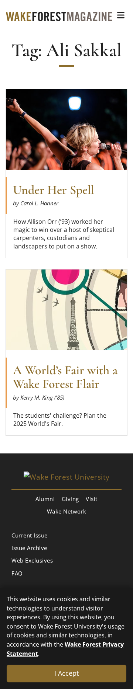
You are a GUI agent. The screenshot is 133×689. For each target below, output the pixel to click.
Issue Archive (29, 547)
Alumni (45, 498)
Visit (92, 498)
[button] (121, 15)
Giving (70, 498)
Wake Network (66, 511)
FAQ (17, 573)
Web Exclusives (32, 560)
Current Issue (29, 535)
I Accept (66, 673)
